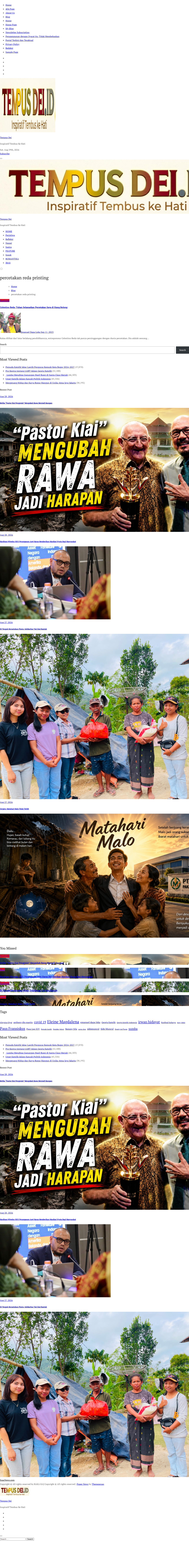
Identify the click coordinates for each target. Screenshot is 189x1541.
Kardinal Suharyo (168, 1022)
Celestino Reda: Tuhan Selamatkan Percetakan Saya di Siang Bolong (33, 307)
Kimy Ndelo (181, 1023)
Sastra (9, 247)
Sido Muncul (107, 1029)
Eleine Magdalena (63, 1021)
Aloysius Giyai (6, 1022)
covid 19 (40, 1022)
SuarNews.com (7, 940)
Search (3, 344)
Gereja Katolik (109, 1022)
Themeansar (98, 1484)
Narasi (9, 243)
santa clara (82, 1029)
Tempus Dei (6, 137)
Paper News (82, 1484)
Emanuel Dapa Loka (31, 332)
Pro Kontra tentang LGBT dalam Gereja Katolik (29, 370)
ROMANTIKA (12, 258)
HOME (9, 231)
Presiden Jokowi (58, 1029)
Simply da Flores (121, 1029)
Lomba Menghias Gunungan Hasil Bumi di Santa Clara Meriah (37, 374)
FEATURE (10, 250)
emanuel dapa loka (90, 1022)
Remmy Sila (71, 1029)
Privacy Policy (12, 44)
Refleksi (9, 239)
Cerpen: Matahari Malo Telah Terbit (14, 809)
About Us (10, 12)
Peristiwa (10, 235)
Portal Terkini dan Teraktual (19, 40)
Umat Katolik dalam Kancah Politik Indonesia (28, 378)
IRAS (8, 262)
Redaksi (9, 48)
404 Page (10, 8)
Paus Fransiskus (12, 1028)
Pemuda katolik (46, 1029)
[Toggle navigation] (1, 158)
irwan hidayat (149, 1021)
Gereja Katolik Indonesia (127, 1022)
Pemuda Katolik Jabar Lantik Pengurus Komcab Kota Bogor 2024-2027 (40, 367)
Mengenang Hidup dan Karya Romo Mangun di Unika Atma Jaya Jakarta (41, 382)
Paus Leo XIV (33, 1029)
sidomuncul (93, 1029)
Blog (8, 16)
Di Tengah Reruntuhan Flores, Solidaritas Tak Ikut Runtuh (23, 629)
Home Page (11, 24)
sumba (133, 1029)
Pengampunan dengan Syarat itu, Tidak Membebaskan (32, 36)
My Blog (10, 28)
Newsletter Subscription (17, 32)
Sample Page (12, 52)
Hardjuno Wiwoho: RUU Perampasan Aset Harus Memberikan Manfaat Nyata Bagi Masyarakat (38, 541)
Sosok (8, 254)
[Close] (1, 1535)
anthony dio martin (23, 1022)
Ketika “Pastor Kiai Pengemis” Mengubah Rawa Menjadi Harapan (26, 403)
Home (8, 4)
